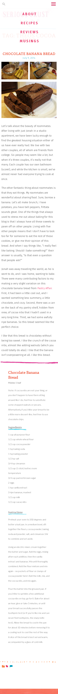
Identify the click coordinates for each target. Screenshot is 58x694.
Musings (29, 41)
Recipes (29, 23)
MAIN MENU (53, 4)
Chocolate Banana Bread (29, 54)
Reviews (29, 32)
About (29, 14)
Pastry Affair (44, 288)
